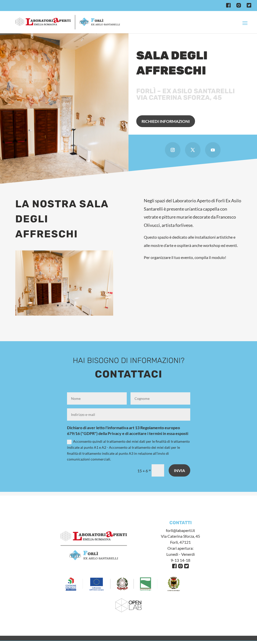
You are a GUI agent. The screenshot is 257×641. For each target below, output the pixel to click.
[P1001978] (64, 314)
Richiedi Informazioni (166, 121)
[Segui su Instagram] (172, 150)
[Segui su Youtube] (213, 150)
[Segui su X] (193, 150)
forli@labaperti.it (180, 530)
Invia (179, 470)
